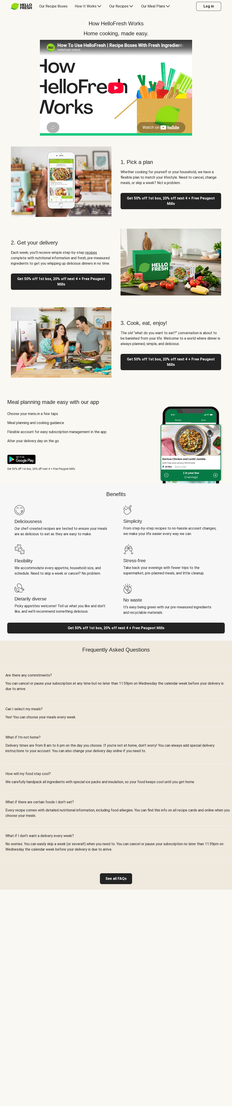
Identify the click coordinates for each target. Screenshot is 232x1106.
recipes (91, 252)
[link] (116, 878)
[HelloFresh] (21, 6)
